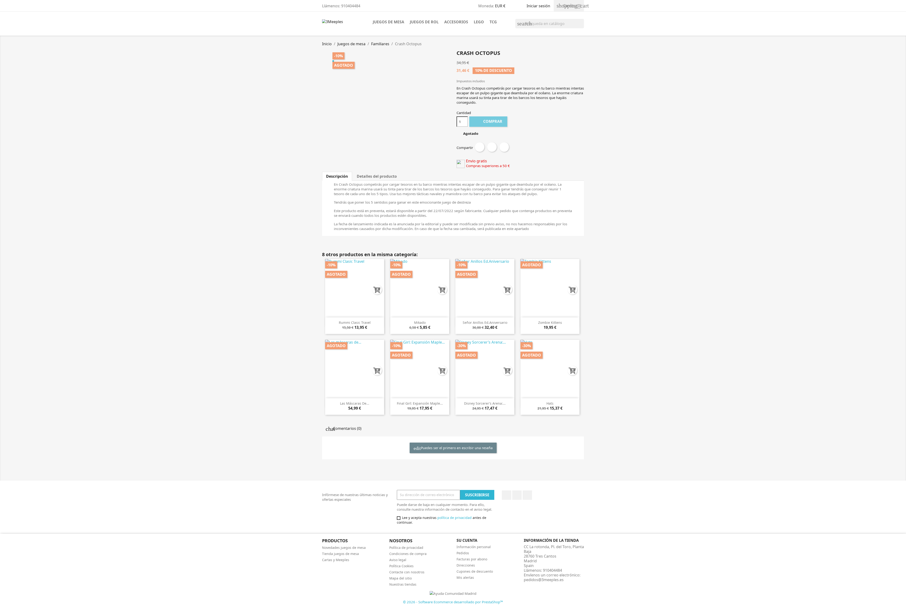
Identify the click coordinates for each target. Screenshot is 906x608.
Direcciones (466, 565)
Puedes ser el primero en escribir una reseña (456, 448)
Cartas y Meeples (335, 560)
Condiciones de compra (408, 553)
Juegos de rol (424, 22)
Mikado (420, 322)
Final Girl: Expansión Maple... (420, 403)
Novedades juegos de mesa (344, 547)
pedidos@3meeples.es (544, 579)
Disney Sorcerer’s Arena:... (485, 403)
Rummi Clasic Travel (355, 322)
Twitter (517, 495)
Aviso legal (397, 560)
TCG (493, 22)
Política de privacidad (406, 547)
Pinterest (504, 147)
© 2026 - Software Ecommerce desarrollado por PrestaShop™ (453, 602)
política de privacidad (454, 517)
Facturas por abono (472, 559)
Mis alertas (465, 577)
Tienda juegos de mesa (340, 553)
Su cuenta (467, 540)
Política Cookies (401, 566)
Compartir (479, 147)
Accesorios (456, 22)
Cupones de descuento (475, 571)
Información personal (474, 547)
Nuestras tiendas (402, 584)
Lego (479, 22)
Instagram (527, 495)
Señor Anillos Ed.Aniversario (485, 322)
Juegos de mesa (388, 22)
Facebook (506, 495)
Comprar (489, 121)
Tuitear (492, 147)
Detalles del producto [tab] (377, 176)
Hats (550, 403)
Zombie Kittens (550, 322)
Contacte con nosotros (406, 572)
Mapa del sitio (400, 578)
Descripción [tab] (337, 176)
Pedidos (463, 553)
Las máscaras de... (354, 403)
